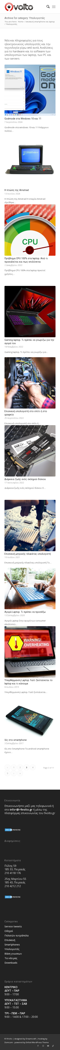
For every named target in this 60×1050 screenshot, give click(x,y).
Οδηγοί (8, 931)
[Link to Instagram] (43, 1045)
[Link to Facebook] (38, 1045)
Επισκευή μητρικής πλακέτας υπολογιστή (27, 554)
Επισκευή (9, 940)
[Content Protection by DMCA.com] (12, 830)
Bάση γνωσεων (13, 953)
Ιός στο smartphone (15, 740)
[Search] (46, 6)
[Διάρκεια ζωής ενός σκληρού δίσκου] (30, 451)
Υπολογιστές (12, 949)
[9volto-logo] (24, 6)
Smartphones (12, 944)
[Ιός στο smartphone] (30, 720)
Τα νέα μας (10, 958)
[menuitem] (46, 6)
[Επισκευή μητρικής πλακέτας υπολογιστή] (30, 525)
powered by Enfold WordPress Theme (31, 1042)
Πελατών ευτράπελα (16, 935)
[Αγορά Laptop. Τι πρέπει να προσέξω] (30, 588)
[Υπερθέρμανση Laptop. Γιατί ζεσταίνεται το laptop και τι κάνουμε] (30, 652)
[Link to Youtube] (48, 1045)
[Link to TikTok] (53, 1045)
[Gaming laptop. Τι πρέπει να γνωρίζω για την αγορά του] (30, 311)
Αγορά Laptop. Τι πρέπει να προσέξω (25, 612)
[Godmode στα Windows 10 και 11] (30, 90)
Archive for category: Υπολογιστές (24, 18)
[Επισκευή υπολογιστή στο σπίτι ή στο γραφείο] (30, 383)
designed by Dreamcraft (25, 1038)
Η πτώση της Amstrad (16, 190)
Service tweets (13, 926)
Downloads (10, 962)
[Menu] (54, 7)
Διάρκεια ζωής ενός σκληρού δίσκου (25, 479)
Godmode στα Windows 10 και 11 (22, 118)
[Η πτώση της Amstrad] (30, 161)
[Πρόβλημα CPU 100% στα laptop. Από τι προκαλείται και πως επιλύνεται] (30, 230)
